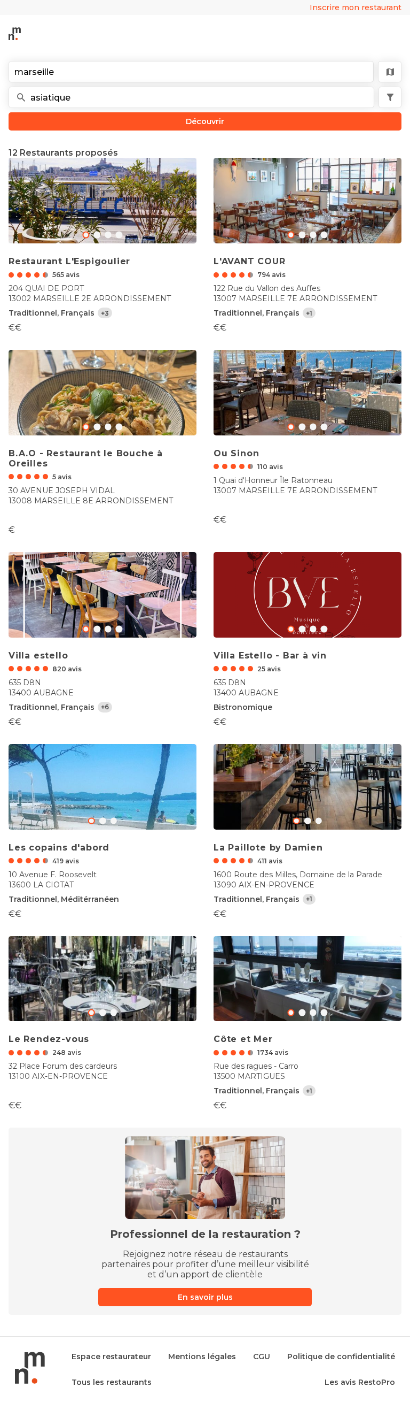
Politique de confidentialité (341, 1356)
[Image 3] (119, 235)
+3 (105, 313)
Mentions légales (202, 1356)
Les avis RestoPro (360, 1382)
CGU (261, 1356)
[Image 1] (96, 235)
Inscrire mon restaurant (355, 7)
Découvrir (205, 121)
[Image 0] (85, 235)
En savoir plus (205, 1297)
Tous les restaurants (112, 1382)
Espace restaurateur (111, 1356)
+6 (105, 707)
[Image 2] (108, 235)
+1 (309, 313)
